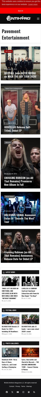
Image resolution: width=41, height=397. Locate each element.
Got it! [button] (20, 11)
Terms (23, 386)
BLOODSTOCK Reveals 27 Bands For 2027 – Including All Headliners (10, 329)
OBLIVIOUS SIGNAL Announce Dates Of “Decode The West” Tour (20, 218)
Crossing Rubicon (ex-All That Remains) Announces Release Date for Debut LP (18, 255)
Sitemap (29, 386)
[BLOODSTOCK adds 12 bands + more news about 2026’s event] (30, 319)
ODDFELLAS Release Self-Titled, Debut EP (17, 128)
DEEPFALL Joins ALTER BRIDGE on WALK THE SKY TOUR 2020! (20, 74)
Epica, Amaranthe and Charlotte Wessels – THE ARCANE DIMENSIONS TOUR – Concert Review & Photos (30, 364)
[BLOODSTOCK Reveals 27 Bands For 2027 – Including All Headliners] (10, 319)
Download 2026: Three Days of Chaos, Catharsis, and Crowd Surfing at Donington (9, 363)
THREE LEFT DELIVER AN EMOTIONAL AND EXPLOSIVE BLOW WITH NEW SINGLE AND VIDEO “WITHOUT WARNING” (10, 293)
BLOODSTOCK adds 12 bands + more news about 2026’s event (30, 329)
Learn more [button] (32, 4)
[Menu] (38, 19)
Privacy (17, 386)
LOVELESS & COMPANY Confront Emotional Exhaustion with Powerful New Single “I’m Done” (30, 292)
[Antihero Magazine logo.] (18, 18)
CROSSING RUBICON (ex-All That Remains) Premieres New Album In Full (18, 181)
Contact (11, 386)
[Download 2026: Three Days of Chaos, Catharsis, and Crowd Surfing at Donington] (10, 352)
